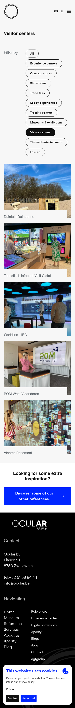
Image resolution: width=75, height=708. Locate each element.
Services (11, 629)
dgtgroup (38, 659)
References (13, 623)
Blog (8, 646)
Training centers (41, 113)
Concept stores (41, 73)
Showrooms (38, 83)
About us (11, 635)
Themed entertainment (46, 142)
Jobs (34, 645)
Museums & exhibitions (46, 122)
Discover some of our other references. (34, 496)
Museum (11, 617)
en (56, 11)
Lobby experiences (43, 103)
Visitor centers (40, 132)
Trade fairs (37, 93)
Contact (37, 652)
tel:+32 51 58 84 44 (20, 577)
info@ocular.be (17, 583)
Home (9, 612)
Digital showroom (44, 625)
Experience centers (43, 63)
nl (61, 11)
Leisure (35, 152)
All (32, 53)
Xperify (10, 641)
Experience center (44, 618)
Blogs (35, 638)
